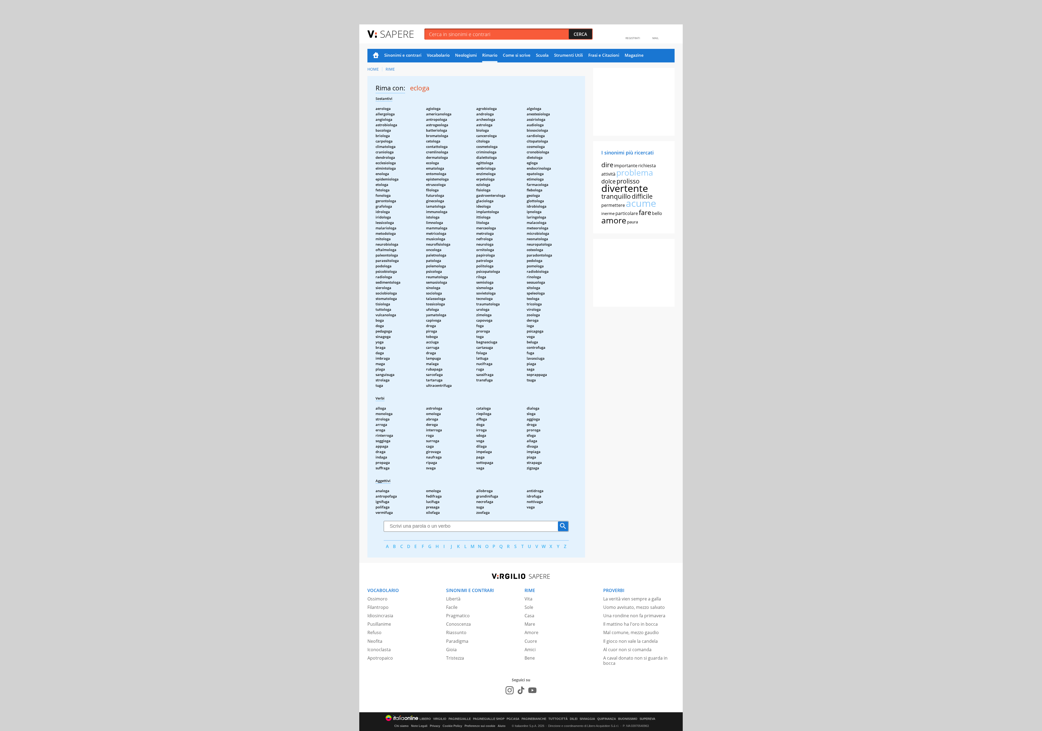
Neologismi (466, 55)
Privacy (435, 725)
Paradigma (457, 641)
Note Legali (419, 725)
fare (645, 212)
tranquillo (616, 196)
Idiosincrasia (380, 616)
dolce (608, 181)
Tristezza (455, 658)
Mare (530, 624)
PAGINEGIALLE (460, 718)
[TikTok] (521, 690)
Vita (528, 599)
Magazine (634, 55)
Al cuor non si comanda (627, 650)
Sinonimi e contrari (402, 55)
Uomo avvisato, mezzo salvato (634, 607)
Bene (530, 658)
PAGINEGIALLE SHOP (488, 718)
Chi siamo (401, 725)
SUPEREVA (647, 718)
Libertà (453, 599)
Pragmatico (458, 616)
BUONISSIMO (627, 718)
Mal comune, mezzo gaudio (631, 632)
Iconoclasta (379, 650)
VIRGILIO (439, 718)
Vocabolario (438, 55)
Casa (529, 616)
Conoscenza (458, 624)
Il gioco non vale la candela (630, 641)
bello (657, 213)
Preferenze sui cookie (480, 725)
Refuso (374, 632)
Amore (531, 632)
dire (607, 164)
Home (376, 55)
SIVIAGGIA (587, 718)
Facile (452, 607)
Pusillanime (379, 624)
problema (634, 172)
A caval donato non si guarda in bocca (635, 660)
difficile (642, 196)
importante (625, 166)
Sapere (397, 34)
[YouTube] (532, 690)
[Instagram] (509, 690)
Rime (390, 69)
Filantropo (378, 607)
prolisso (628, 181)
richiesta (647, 166)
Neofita (374, 641)
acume (641, 203)
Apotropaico (380, 658)
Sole (529, 607)
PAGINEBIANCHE (534, 718)
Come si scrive (516, 55)
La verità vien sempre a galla (632, 599)
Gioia (451, 650)
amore (613, 220)
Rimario (489, 55)
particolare (626, 213)
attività (608, 174)
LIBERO (425, 718)
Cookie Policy (452, 725)
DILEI (573, 718)
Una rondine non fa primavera (634, 616)
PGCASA (513, 718)
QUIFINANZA (606, 718)
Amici (530, 650)
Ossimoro (377, 599)
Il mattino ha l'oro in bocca (630, 624)
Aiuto (502, 725)
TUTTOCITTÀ (558, 718)
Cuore (531, 641)
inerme (608, 213)
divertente (624, 188)
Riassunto (456, 632)
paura (632, 221)
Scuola (542, 55)
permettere (613, 205)
